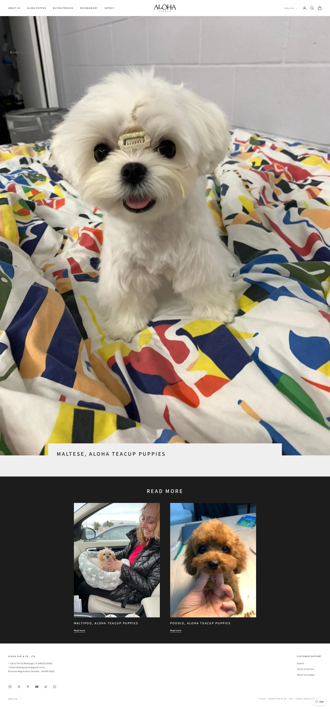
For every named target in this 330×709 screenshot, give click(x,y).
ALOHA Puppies (36, 8)
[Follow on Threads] (19, 686)
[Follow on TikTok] (45, 686)
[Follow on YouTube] (36, 686)
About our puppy (306, 674)
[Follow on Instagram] (10, 686)
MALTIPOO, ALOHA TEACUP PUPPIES (106, 623)
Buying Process (63, 8)
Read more (79, 630)
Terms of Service (305, 669)
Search (300, 663)
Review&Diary (89, 8)
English (289, 8)
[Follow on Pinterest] (28, 686)
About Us (14, 8)
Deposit (110, 8)
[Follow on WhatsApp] (54, 686)
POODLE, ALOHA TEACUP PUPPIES (200, 623)
